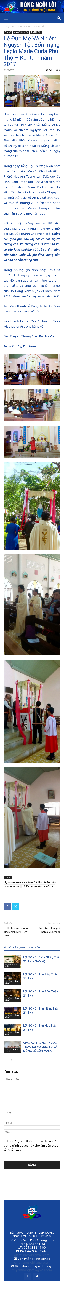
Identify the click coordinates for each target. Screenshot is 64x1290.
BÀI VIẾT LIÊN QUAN (14, 947)
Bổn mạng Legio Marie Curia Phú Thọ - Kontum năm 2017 (30, 882)
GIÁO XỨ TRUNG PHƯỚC (12, 1050)
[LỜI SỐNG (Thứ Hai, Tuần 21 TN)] (12, 1030)
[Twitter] (15, 906)
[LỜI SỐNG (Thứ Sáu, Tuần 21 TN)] (12, 995)
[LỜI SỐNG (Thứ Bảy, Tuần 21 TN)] (12, 978)
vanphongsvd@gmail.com (31, 1262)
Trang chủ (9, 26)
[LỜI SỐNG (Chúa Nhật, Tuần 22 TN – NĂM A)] (12, 961)
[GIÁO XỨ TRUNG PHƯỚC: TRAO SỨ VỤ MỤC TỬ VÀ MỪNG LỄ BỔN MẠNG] (12, 1047)
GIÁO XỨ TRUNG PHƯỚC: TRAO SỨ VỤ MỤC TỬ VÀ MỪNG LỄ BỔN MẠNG (40, 1047)
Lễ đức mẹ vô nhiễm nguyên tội (38, 886)
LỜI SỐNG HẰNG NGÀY (12, 982)
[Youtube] (36, 1276)
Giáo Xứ (21, 26)
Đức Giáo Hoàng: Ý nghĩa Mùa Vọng (49, 930)
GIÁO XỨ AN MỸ (36, 26)
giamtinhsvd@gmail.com (31, 1255)
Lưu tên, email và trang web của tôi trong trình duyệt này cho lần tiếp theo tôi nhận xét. (31, 1145)
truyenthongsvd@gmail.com (32, 1270)
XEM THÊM (34, 947)
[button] (6, 18)
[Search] (59, 18)
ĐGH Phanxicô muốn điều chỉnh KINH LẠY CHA (16, 932)
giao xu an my (12, 886)
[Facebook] (7, 906)
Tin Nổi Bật (36, 32)
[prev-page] (6, 1060)
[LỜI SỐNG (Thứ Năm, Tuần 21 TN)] (12, 1013)
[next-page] (11, 1060)
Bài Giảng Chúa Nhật (12, 965)
